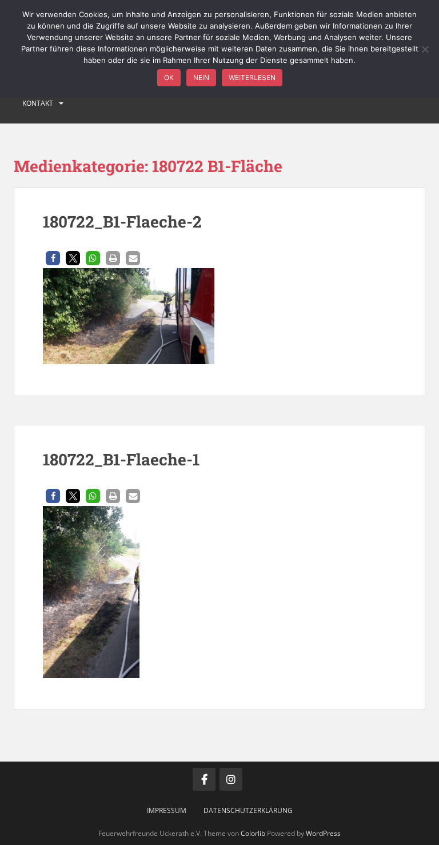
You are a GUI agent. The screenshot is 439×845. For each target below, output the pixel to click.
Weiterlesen (252, 77)
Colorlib (253, 833)
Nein (201, 77)
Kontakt (37, 103)
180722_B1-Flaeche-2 (122, 221)
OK (169, 77)
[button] (53, 258)
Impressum (166, 810)
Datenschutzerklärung (248, 810)
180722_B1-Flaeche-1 (121, 459)
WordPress (323, 833)
